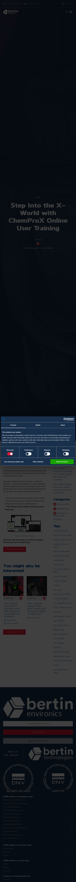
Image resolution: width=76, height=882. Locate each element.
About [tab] (63, 425)
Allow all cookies (62, 462)
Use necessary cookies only (14, 462)
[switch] (28, 453)
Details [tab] (38, 425)
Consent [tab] (13, 425)
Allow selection (38, 462)
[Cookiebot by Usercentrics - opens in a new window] (65, 419)
